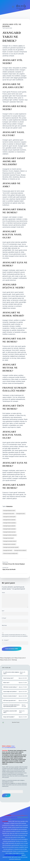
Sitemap (14, 660)
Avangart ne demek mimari (10, 541)
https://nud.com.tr (20, 658)
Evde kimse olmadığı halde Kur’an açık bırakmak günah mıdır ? (11, 705)
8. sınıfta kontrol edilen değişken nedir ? (11, 672)
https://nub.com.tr (5, 660)
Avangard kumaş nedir (9, 513)
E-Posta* (4, 618)
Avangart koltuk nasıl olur (9, 532)
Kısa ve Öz (21, 6)
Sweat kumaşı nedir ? (8, 678)
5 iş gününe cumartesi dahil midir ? (10, 711)
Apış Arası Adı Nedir (9, 569)
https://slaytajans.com (7, 658)
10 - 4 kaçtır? (5, 640)
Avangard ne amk (20, 513)
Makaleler (9, 506)
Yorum (3, 592)
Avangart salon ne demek (9, 544)
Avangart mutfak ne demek (10, 535)
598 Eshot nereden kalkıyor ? (10, 687)
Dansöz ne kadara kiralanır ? (10, 696)
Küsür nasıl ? (6, 682)
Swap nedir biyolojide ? (9, 716)
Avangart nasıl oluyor (8, 538)
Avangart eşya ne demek (9, 525)
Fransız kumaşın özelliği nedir (10, 553)
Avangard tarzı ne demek (9, 519)
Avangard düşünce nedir (9, 510)
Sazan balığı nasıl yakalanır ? (10, 691)
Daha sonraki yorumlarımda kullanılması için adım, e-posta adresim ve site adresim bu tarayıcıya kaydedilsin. (15, 635)
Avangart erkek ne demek (9, 522)
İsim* (3, 610)
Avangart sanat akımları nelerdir (11, 547)
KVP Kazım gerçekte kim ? (9, 700)
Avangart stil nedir (8, 550)
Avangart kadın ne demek (9, 529)
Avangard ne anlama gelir (9, 516)
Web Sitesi (4, 625)
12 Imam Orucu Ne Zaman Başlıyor (13, 564)
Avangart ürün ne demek (20, 550)
